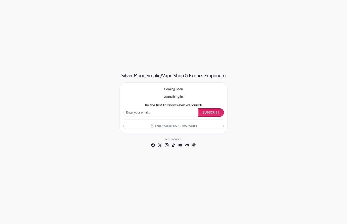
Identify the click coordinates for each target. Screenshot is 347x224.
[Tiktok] (173, 145)
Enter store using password (176, 126)
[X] (159, 145)
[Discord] (187, 145)
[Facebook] (153, 145)
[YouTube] (180, 145)
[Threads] (194, 145)
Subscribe (211, 112)
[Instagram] (166, 145)
